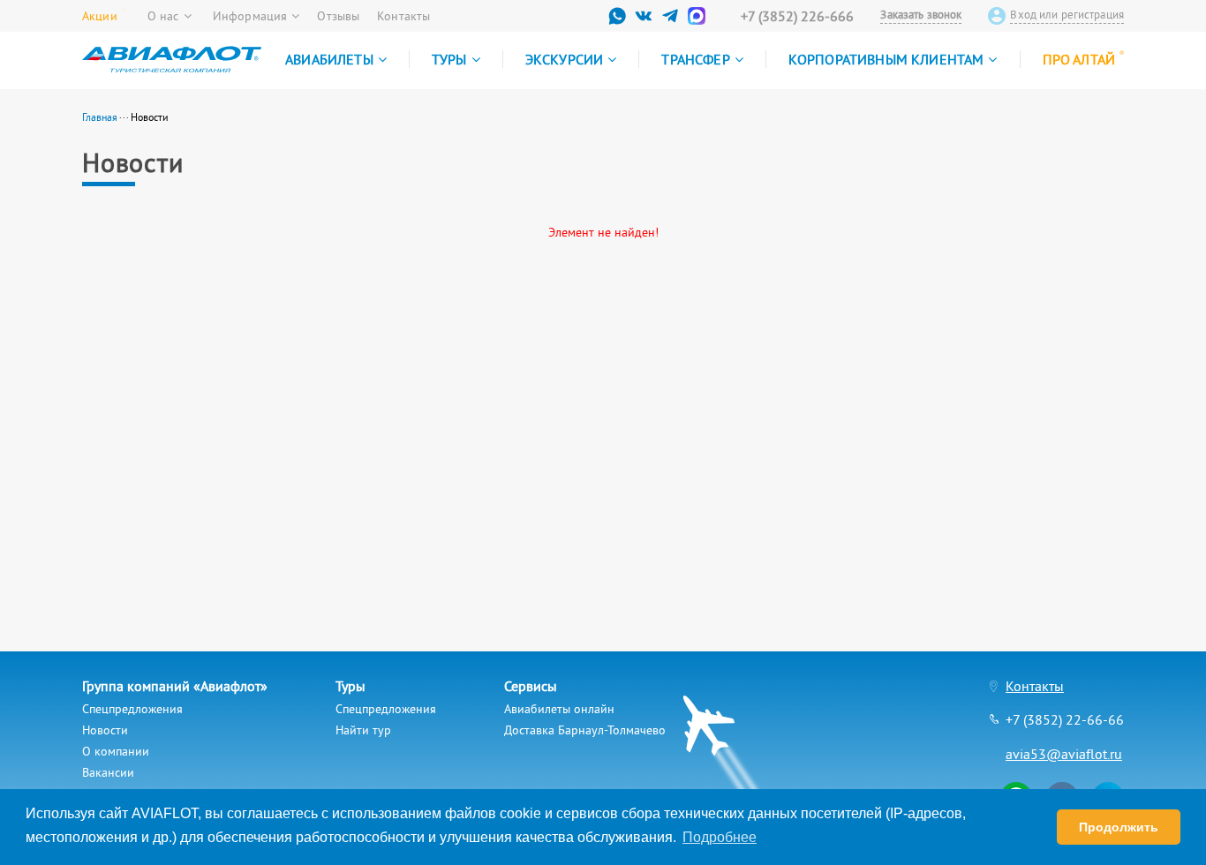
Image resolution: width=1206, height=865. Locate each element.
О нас (163, 16)
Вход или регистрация (1067, 15)
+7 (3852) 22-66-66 (1065, 719)
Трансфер (695, 59)
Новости (105, 730)
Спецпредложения (132, 709)
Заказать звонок (920, 15)
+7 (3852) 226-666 (797, 16)
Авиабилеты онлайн (559, 709)
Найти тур (363, 730)
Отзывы (338, 16)
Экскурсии (564, 59)
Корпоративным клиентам (886, 59)
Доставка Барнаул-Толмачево (585, 730)
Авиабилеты (329, 59)
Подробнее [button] (719, 837)
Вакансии (108, 772)
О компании (115, 751)
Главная (99, 117)
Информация (250, 16)
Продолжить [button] (1118, 827)
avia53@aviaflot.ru (1064, 754)
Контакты (403, 16)
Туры (449, 59)
